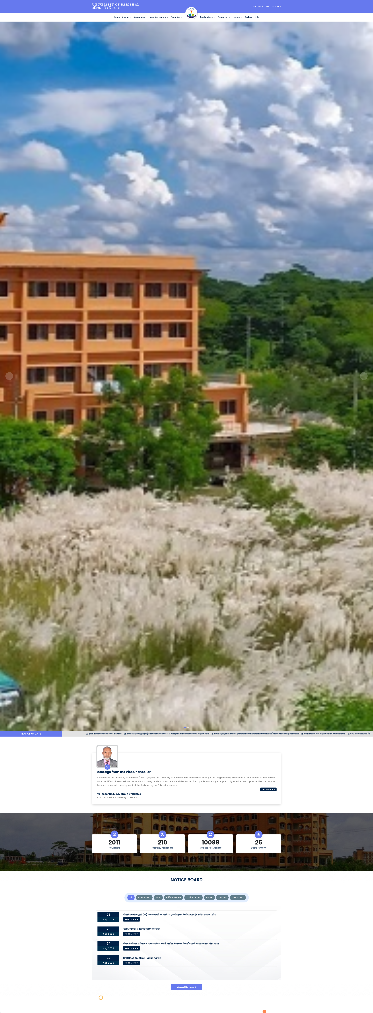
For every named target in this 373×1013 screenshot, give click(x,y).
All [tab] (131, 897)
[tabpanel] (186, 943)
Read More (130, 919)
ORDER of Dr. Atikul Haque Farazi (142, 958)
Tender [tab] (222, 897)
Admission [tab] (144, 897)
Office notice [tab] (173, 897)
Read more (267, 789)
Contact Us (262, 6)
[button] (9, 376)
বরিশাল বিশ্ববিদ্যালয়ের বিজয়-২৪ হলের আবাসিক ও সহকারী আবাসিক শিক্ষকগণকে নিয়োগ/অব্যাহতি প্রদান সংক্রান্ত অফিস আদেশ (111, 733)
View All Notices (185, 987)
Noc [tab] (158, 897)
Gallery (248, 17)
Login (277, 6)
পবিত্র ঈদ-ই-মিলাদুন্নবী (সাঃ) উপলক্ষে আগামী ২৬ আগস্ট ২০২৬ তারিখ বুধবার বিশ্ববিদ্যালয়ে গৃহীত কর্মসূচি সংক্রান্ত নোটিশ (169, 914)
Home (117, 17)
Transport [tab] (237, 897)
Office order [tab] (193, 897)
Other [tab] (209, 897)
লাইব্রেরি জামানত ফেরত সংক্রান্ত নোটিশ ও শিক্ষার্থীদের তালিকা (179, 733)
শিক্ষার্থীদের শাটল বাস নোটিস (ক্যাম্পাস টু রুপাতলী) (323, 733)
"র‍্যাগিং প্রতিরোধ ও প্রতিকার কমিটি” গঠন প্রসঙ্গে (141, 929)
